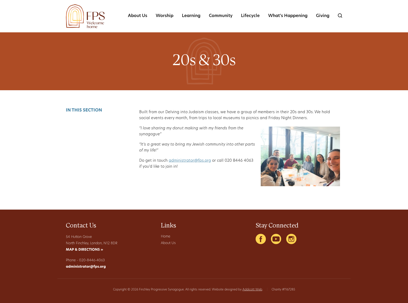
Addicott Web (252, 289)
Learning (191, 16)
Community (220, 16)
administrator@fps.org (190, 161)
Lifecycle (250, 16)
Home (165, 236)
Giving (322, 16)
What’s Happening (287, 16)
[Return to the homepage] (85, 16)
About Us (137, 16)
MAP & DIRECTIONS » (84, 250)
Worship (164, 16)
